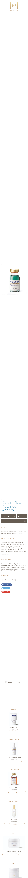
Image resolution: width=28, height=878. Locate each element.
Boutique (3, 499)
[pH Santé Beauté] (14, 6)
